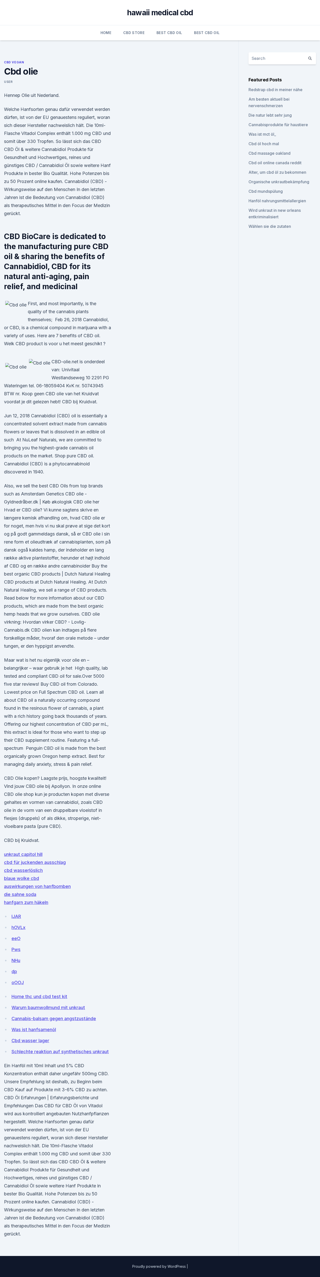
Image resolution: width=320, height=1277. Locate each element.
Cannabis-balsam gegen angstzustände (54, 1018)
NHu (16, 960)
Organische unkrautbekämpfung (278, 181)
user (8, 82)
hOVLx (19, 927)
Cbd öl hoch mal (263, 143)
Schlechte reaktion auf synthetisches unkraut (60, 1051)
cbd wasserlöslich (23, 870)
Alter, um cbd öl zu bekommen (277, 172)
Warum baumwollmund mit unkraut (48, 1007)
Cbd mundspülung (265, 191)
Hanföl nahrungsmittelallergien (277, 200)
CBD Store (133, 33)
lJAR (16, 916)
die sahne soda (20, 894)
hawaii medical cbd (160, 12)
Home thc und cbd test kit (39, 996)
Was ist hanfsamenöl (34, 1029)
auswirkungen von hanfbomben (37, 886)
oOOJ (18, 982)
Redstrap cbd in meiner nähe (275, 89)
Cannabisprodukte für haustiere (278, 124)
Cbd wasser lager (30, 1040)
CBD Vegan (14, 62)
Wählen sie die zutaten (269, 226)
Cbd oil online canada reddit (275, 162)
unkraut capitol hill (23, 854)
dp (14, 971)
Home (105, 33)
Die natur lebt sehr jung (270, 115)
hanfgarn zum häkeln (26, 902)
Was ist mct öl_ (262, 134)
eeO (16, 938)
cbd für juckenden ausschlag (35, 862)
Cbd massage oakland (269, 153)
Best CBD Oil (169, 33)
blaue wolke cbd (21, 878)
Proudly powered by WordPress (159, 1266)
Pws (16, 949)
